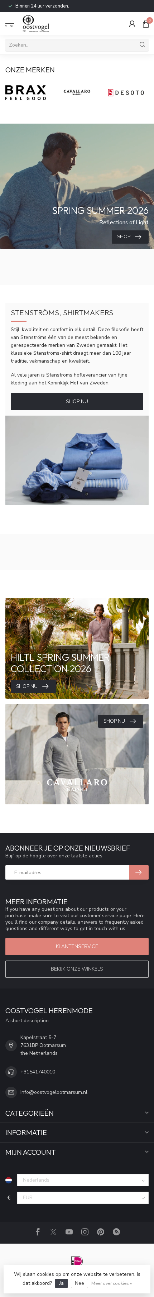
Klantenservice (77, 946)
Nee (79, 1283)
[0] (146, 23)
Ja (61, 1283)
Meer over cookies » (111, 1283)
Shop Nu (77, 401)
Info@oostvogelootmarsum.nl (53, 1092)
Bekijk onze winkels (77, 969)
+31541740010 (37, 1071)
